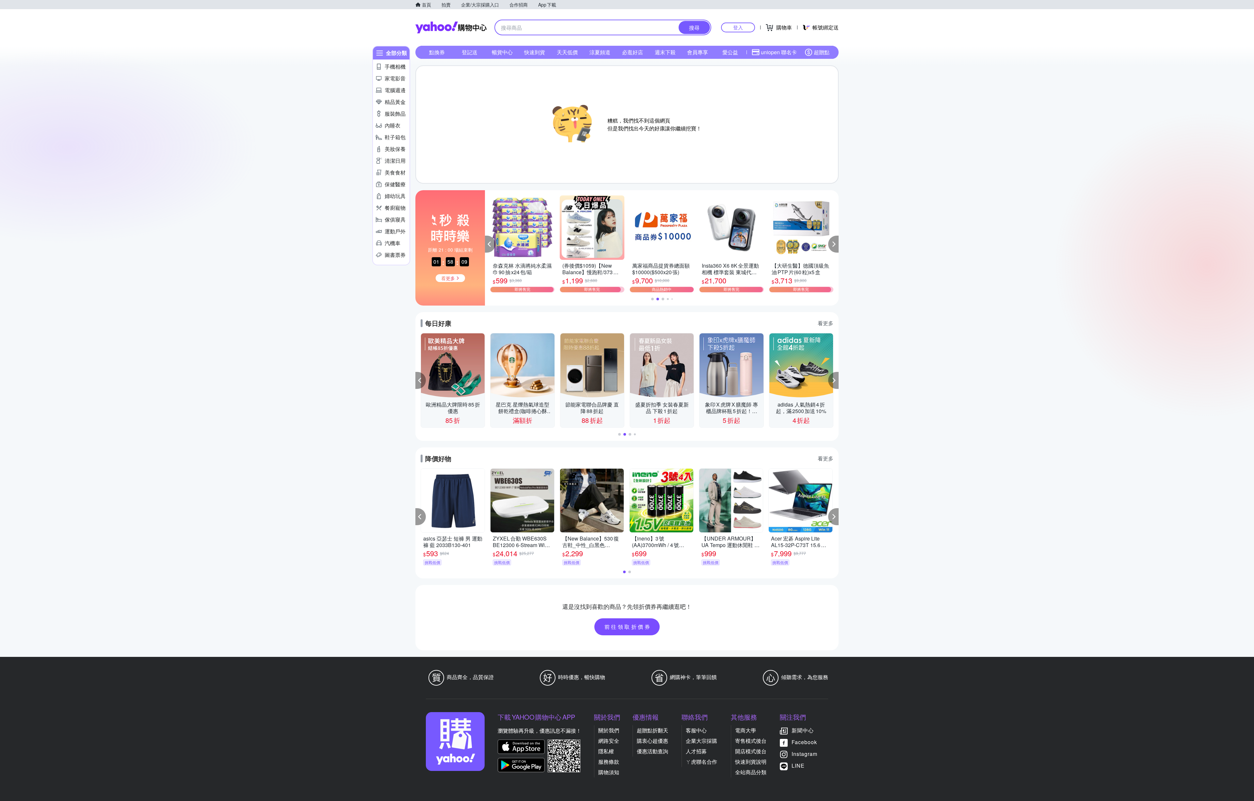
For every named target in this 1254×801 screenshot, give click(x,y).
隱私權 (606, 751)
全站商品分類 (750, 772)
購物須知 (608, 772)
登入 (738, 27)
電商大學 (745, 730)
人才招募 (696, 751)
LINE (798, 765)
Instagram (804, 754)
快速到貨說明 (750, 761)
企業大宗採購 (701, 740)
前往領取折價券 (627, 626)
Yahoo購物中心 (451, 27)
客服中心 (696, 730)
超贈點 (821, 52)
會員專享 (697, 52)
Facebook (804, 742)
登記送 (469, 52)
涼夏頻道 (599, 52)
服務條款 (608, 761)
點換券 (437, 52)
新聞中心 (803, 730)
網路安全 (608, 740)
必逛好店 (632, 52)
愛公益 (730, 52)
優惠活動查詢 (652, 751)
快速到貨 (534, 52)
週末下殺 (665, 52)
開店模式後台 (750, 751)
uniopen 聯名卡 (779, 52)
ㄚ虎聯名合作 (701, 761)
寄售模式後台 (750, 740)
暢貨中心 (502, 52)
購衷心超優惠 (652, 740)
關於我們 (608, 730)
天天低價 (567, 52)
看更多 (825, 323)
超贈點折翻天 (652, 730)
